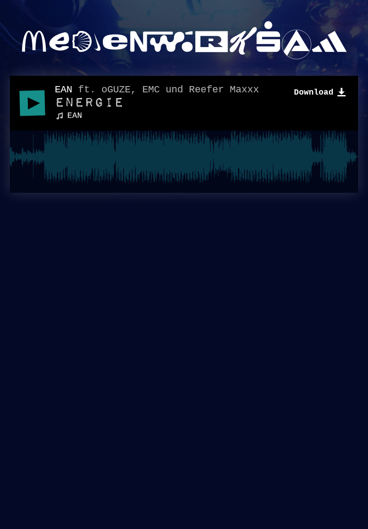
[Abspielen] (32, 103)
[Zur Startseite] (184, 40)
